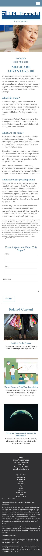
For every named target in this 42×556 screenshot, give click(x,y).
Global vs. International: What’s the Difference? (21, 434)
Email (7, 266)
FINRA (12, 542)
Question (7, 279)
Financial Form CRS (9, 499)
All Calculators (21, 497)
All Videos (21, 494)
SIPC (17, 542)
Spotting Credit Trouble (21, 343)
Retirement (21, 477)
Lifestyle (21, 490)
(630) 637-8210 (22, 21)
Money (21, 488)
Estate (21, 481)
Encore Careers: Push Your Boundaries (21, 387)
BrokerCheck (5, 504)
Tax (21, 486)
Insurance (21, 484)
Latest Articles (21, 492)
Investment (21, 479)
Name (7, 254)
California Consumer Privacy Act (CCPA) (17, 528)
